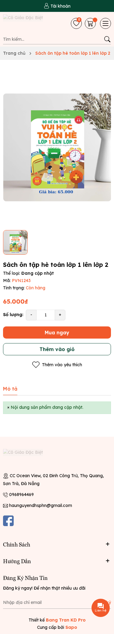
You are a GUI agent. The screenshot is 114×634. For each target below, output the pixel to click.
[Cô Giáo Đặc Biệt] (29, 23)
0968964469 (21, 494)
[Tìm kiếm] (107, 39)
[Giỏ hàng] (91, 23)
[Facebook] (8, 520)
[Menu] (105, 23)
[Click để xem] (57, 147)
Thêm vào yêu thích (62, 364)
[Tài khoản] (57, 6)
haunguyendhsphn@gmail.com (40, 505)
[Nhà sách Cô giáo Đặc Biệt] (29, 458)
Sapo (71, 627)
